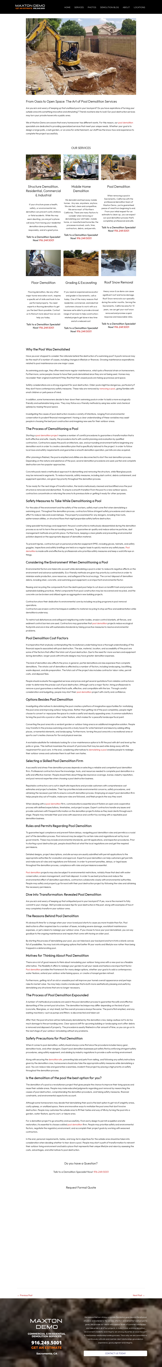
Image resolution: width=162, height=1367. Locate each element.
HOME (67, 7)
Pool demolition (33, 872)
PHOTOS (92, 7)
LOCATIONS (139, 7)
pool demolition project (47, 435)
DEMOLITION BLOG (109, 7)
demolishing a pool (98, 749)
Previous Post (24, 1295)
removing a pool (107, 388)
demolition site (55, 1059)
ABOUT (126, 7)
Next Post (139, 1295)
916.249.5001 (46, 240)
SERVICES (79, 7)
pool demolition (125, 122)
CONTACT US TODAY (115, 1353)
